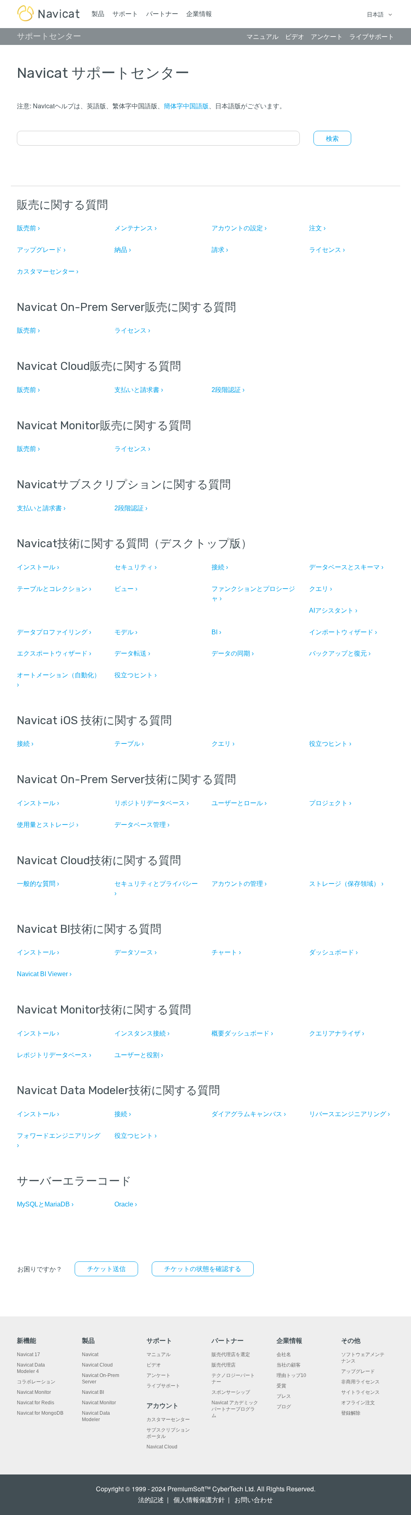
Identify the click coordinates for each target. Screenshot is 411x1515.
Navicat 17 (28, 1354)
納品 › (122, 249)
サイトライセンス (360, 1392)
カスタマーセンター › (47, 271)
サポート (125, 13)
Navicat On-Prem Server (100, 1379)
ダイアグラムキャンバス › (249, 1114)
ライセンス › (327, 249)
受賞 (281, 1386)
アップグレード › (41, 249)
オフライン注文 (358, 1402)
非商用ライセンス (360, 1382)
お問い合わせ (253, 1500)
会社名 (284, 1354)
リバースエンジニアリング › (349, 1114)
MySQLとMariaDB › (45, 1204)
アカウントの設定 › (239, 228)
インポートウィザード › (343, 632)
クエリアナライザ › (336, 1033)
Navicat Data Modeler (96, 1416)
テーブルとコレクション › (54, 588)
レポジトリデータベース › (54, 1055)
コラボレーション (36, 1382)
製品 (98, 13)
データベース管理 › (141, 824)
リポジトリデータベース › (151, 803)
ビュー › (125, 588)
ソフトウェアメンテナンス (363, 1358)
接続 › (220, 567)
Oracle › (125, 1204)
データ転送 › (132, 653)
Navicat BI (93, 1392)
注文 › (317, 228)
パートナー (162, 13)
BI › (216, 632)
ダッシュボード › (333, 952)
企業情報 (199, 13)
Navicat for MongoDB (40, 1413)
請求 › (220, 249)
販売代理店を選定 (231, 1354)
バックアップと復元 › (339, 653)
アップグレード (358, 1371)
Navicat (90, 1354)
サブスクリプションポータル (168, 1433)
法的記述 (151, 1500)
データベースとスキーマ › (346, 567)
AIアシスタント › (333, 610)
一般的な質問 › (38, 883)
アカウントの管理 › (239, 883)
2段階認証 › (228, 389)
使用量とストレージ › (47, 824)
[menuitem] (203, 1268)
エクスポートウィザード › (54, 653)
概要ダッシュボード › (242, 1033)
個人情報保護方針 (199, 1500)
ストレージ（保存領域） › (346, 883)
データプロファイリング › (54, 632)
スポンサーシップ (231, 1392)
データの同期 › (233, 653)
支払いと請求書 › (138, 389)
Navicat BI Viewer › (44, 974)
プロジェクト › (330, 803)
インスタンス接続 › (141, 1033)
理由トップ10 (291, 1375)
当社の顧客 (289, 1365)
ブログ (284, 1406)
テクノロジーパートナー (233, 1379)
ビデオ (153, 1365)
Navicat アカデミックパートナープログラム (235, 1409)
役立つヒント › (135, 675)
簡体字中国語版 (186, 106)
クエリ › (320, 588)
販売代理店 (224, 1365)
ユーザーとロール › (239, 803)
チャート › (226, 952)
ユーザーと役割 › (138, 1055)
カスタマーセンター (168, 1419)
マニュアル (158, 1354)
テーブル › (129, 743)
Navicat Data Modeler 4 (31, 1368)
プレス (284, 1396)
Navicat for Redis (35, 1402)
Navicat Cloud (97, 1365)
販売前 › (28, 228)
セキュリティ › (135, 567)
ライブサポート (163, 1386)
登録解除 (350, 1413)
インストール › (38, 567)
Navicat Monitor (34, 1392)
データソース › (135, 952)
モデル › (125, 632)
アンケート (158, 1375)
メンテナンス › (135, 228)
